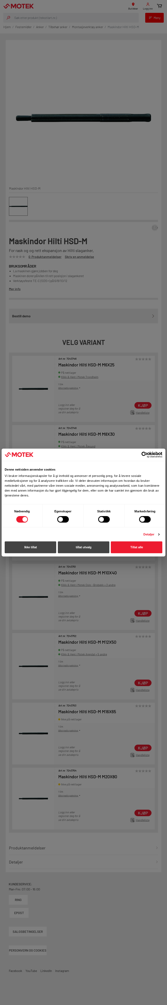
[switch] (63, 519)
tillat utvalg (83, 547)
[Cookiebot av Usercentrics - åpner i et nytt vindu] (144, 455)
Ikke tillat (30, 547)
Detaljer (149, 534)
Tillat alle (136, 547)
